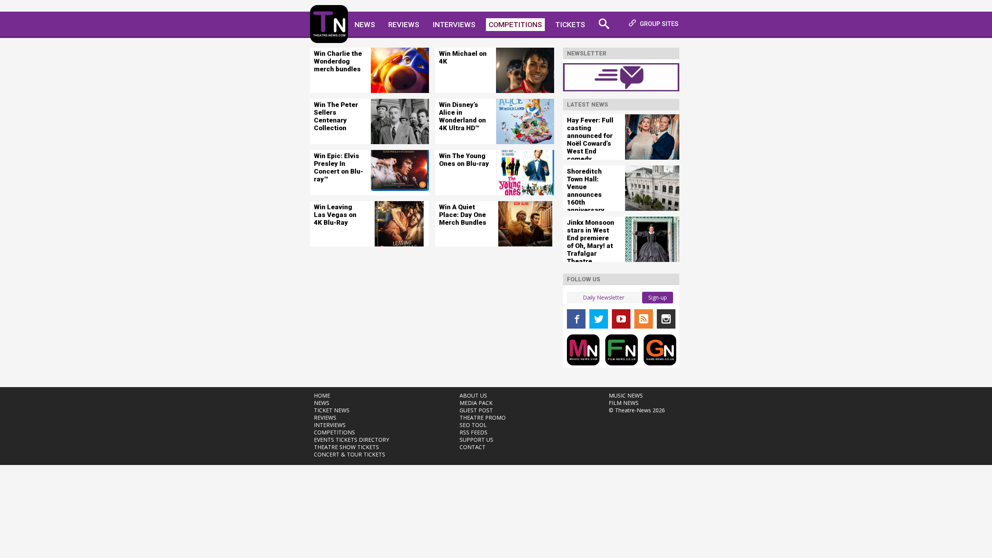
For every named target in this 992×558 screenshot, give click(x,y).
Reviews (403, 24)
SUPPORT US (476, 439)
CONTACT (473, 447)
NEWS (321, 402)
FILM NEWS (624, 402)
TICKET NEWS (332, 410)
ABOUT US (473, 395)
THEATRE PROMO (483, 417)
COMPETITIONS (334, 432)
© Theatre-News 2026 (637, 410)
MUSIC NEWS (626, 395)
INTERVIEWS (330, 425)
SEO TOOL (473, 425)
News (365, 24)
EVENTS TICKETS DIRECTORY (351, 439)
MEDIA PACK (476, 402)
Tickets (570, 24)
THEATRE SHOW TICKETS (346, 447)
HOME (322, 395)
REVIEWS (325, 417)
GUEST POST (476, 410)
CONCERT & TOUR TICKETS (349, 454)
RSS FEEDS (473, 432)
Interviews (453, 24)
